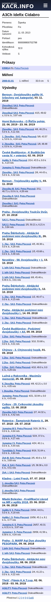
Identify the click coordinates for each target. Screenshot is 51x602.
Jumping (7, 396)
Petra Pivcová (21, 68)
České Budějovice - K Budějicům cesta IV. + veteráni (23, 154)
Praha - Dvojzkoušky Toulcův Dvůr (24, 211)
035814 (6, 68)
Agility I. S (7, 517)
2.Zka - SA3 (8, 341)
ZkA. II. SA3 (8, 465)
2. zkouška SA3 (10, 490)
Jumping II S (8, 436)
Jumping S (8, 167)
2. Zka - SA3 (8, 251)
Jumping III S (9, 428)
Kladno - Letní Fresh (15, 478)
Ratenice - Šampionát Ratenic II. (22, 420)
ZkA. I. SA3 (8, 472)
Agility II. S (7, 510)
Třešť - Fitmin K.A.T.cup (17, 580)
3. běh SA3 (8, 277)
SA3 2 (5, 224)
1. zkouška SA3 (10, 483)
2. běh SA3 (8, 272)
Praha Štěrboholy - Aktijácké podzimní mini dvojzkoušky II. (21, 287)
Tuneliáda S (8, 450)
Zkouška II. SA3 (10, 196)
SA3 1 (5, 220)
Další (31, 598)
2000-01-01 (8, 81)
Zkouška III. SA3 (10, 189)
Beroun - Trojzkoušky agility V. (22, 180)
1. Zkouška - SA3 (11, 136)
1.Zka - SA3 (8, 336)
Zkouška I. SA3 (10, 203)
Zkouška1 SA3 (10, 105)
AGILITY (6, 588)
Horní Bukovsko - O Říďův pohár (23, 121)
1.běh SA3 (7, 548)
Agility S (6, 160)
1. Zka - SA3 (8, 244)
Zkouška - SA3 (10, 129)
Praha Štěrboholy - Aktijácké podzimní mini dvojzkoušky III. (21, 235)
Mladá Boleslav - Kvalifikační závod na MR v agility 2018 (25, 501)
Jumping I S (8, 443)
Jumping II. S (9, 525)
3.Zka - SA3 (8, 367)
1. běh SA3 (8, 268)
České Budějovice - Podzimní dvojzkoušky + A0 (21, 330)
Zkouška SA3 (9, 412)
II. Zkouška (8, 384)
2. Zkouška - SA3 (11, 144)
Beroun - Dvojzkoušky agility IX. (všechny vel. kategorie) (22, 96)
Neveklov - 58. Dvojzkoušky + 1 (22, 259)
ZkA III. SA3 (8, 458)
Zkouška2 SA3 (10, 113)
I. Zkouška (7, 391)
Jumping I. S (8, 532)
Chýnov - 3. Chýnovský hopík (21, 349)
